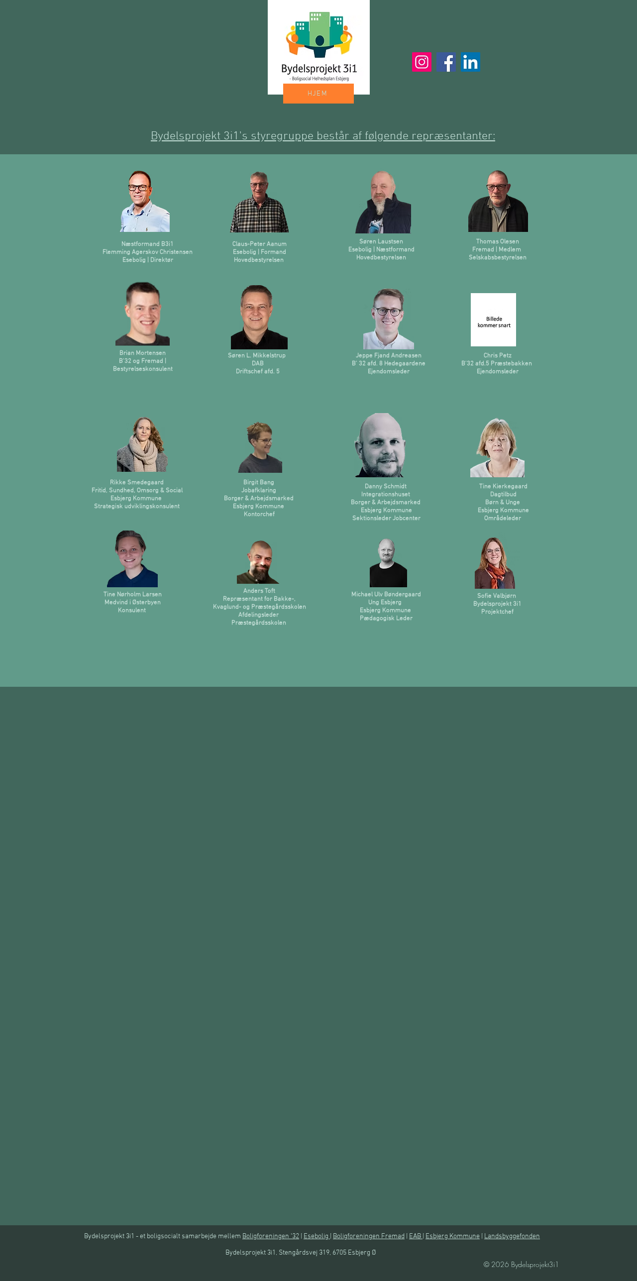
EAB (416, 1236)
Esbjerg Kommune (452, 1236)
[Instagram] (421, 62)
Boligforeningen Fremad (369, 1236)
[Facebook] (446, 62)
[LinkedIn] (470, 62)
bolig (322, 1236)
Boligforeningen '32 (270, 1236)
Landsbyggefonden (512, 1236)
